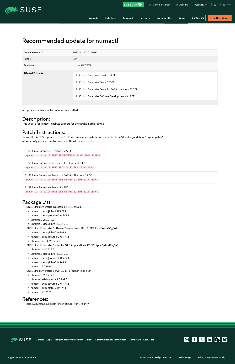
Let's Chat (148, 339)
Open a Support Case (26, 357)
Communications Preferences (110, 339)
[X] (202, 339)
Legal (49, 339)
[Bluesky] (224, 339)
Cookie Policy (220, 357)
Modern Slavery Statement (69, 339)
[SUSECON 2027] (133, 4)
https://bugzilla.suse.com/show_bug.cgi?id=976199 (57, 303)
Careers (40, 339)
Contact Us (198, 17)
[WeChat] (217, 339)
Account (183, 4)
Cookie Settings (184, 357)
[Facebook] (194, 339)
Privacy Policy (204, 357)
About (89, 339)
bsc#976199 (84, 65)
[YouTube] (186, 339)
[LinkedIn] (209, 339)
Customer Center (161, 4)
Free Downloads (219, 18)
